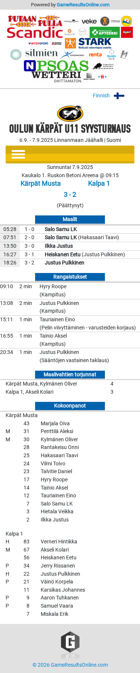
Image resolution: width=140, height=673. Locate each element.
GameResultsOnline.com (83, 4)
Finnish (102, 95)
